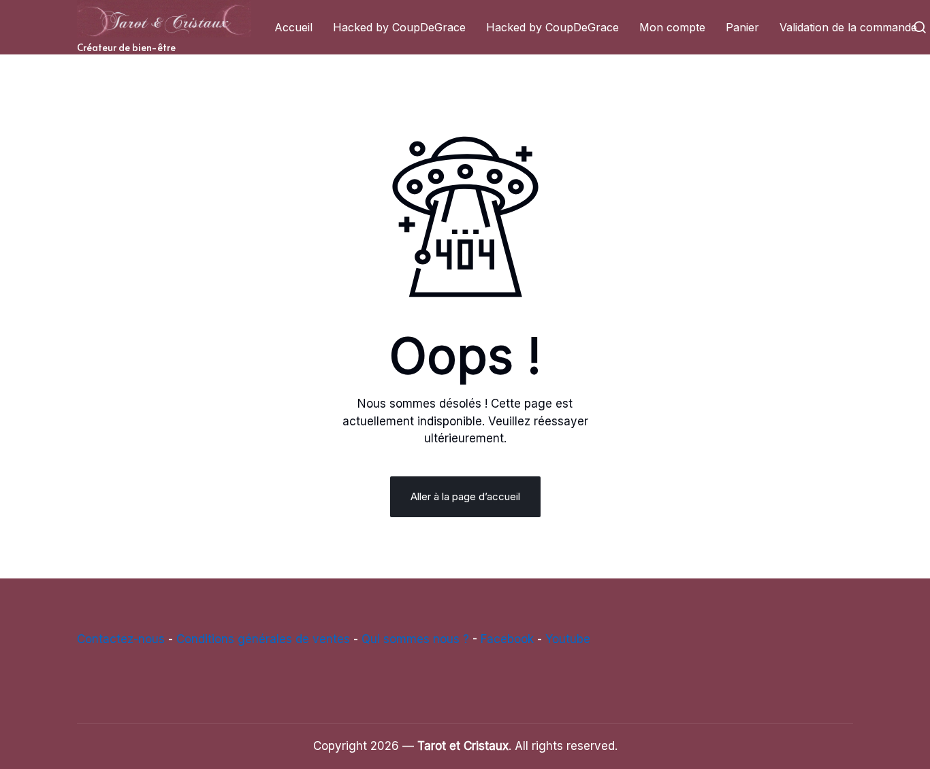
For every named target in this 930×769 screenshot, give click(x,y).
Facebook (507, 639)
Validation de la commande (848, 27)
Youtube (567, 639)
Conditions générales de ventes (263, 639)
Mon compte (672, 27)
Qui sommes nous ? (415, 639)
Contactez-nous (121, 639)
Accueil (293, 27)
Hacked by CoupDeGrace (399, 27)
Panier (742, 27)
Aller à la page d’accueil (465, 496)
